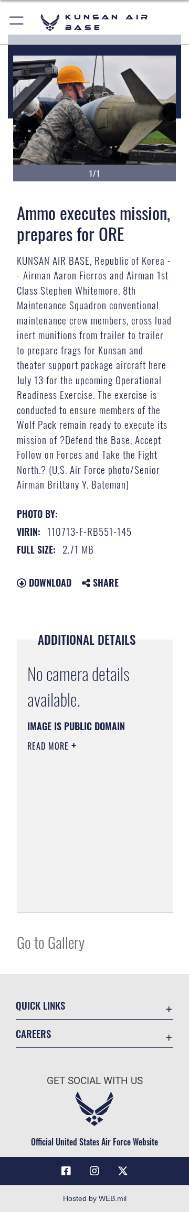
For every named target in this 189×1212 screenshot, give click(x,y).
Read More (49, 746)
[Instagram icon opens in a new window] (94, 1171)
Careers (33, 1033)
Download (48, 582)
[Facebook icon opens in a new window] (66, 1171)
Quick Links (40, 1005)
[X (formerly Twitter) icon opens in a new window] (123, 1171)
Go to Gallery (51, 941)
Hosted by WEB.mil (95, 1198)
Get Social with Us (95, 1081)
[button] (17, 22)
